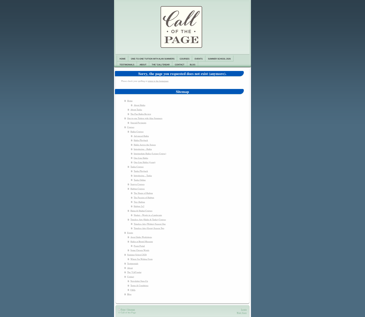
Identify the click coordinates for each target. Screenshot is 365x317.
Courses (130, 127)
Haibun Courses (137, 188)
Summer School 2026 (137, 254)
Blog (129, 294)
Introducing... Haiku (143, 149)
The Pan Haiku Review (140, 114)
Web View (242, 312)
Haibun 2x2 (139, 206)
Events (130, 232)
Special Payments (138, 122)
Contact (130, 276)
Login (244, 309)
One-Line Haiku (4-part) (144, 162)
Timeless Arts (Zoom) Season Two (149, 228)
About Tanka (136, 109)
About (130, 267)
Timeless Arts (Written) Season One (150, 223)
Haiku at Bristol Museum (141, 241)
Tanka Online (140, 179)
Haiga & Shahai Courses (141, 210)
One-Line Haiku (141, 158)
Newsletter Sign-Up (139, 281)
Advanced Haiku (141, 136)
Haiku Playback (141, 140)
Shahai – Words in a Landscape (148, 215)
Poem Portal (139, 245)
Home (130, 100)
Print (123, 309)
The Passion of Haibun (144, 197)
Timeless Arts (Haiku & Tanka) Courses (148, 219)
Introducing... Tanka (143, 175)
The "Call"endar (134, 272)
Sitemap (131, 309)
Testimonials (132, 263)
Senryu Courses (137, 184)
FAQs (132, 289)
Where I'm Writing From (141, 259)
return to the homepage (158, 81)
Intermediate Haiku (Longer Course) (150, 153)
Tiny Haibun (139, 201)
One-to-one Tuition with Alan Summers (144, 118)
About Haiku (139, 105)
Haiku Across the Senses (145, 144)
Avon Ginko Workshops (141, 237)
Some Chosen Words (139, 250)
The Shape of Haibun (143, 193)
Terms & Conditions (139, 285)
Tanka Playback (141, 171)
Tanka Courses (137, 166)
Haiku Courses (137, 131)
